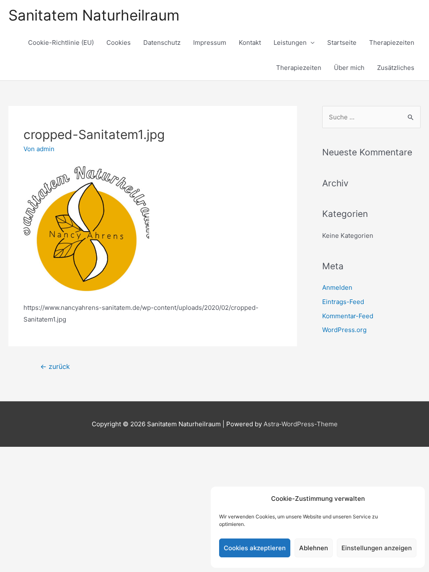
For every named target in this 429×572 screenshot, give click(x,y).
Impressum (209, 42)
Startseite (342, 42)
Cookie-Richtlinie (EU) (61, 42)
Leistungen (290, 42)
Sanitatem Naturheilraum (93, 15)
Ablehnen (313, 548)
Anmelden (337, 287)
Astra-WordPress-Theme (301, 424)
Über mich (349, 68)
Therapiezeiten (391, 42)
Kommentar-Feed (347, 316)
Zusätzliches (395, 68)
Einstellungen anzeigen (376, 548)
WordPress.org (344, 330)
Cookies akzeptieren (255, 548)
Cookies (118, 42)
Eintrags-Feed (343, 302)
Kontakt (250, 42)
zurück (55, 367)
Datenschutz (162, 42)
